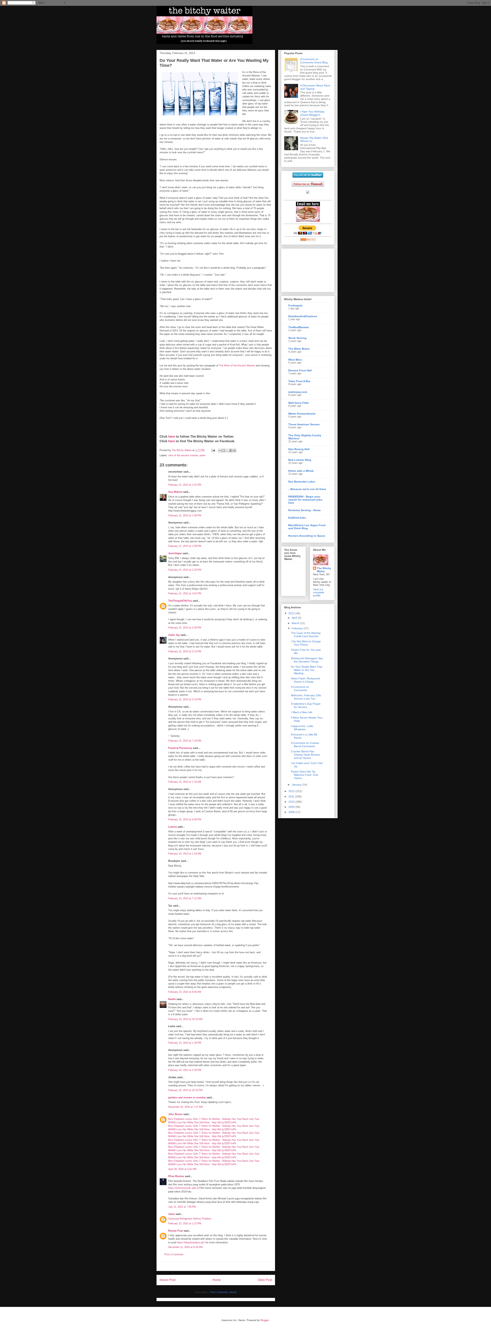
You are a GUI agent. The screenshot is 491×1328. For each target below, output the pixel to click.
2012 (291, 791)
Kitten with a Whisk (301, 470)
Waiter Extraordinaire (302, 413)
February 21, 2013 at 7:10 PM (184, 740)
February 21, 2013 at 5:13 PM (184, 651)
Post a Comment (173, 1254)
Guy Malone (175, 491)
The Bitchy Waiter (324, 570)
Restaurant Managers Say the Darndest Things (307, 660)
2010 (291, 801)
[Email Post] (213, 450)
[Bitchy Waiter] (307, 192)
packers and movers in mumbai (187, 1097)
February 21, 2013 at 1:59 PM (184, 546)
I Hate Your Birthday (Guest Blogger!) (312, 113)
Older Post (265, 1280)
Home (217, 1280)
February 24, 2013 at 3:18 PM (184, 1070)
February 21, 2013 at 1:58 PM (184, 515)
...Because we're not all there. (307, 489)
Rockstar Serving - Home (304, 510)
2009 (291, 806)
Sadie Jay (174, 634)
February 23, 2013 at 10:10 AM (185, 1019)
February (298, 628)
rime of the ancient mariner (183, 455)
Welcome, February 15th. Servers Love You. (306, 697)
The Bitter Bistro (299, 348)
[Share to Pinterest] (234, 450)
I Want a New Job (301, 712)
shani (171, 1214)
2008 (291, 812)
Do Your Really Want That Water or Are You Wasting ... (306, 670)
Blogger (264, 1320)
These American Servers (304, 424)
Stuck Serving (297, 337)
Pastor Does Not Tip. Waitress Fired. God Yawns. (304, 775)
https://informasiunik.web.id (183, 1187)
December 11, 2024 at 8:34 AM (185, 1247)
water (202, 455)
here (171, 436)
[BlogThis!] (224, 450)
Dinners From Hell (300, 370)
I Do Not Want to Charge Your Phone (306, 643)
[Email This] (220, 450)
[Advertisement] (216, 1266)
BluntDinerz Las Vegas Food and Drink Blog (306, 527)
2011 (291, 796)
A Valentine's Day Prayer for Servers (306, 705)
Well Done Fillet (298, 402)
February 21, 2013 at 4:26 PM (184, 627)
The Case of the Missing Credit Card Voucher (305, 634)
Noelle (172, 999)
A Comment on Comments (300, 688)
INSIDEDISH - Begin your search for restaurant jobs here (305, 499)
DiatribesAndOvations (302, 316)
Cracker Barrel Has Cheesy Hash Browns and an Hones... (305, 754)
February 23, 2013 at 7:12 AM (184, 898)
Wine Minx (295, 359)
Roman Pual (175, 1230)
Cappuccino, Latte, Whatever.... (302, 727)
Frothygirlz (295, 305)
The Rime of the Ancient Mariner (237, 365)
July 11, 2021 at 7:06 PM (182, 1206)
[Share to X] (227, 450)
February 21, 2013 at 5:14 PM (184, 699)
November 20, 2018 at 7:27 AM (185, 1106)
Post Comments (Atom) (223, 1292)
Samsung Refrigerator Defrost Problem (189, 1218)
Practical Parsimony (180, 748)
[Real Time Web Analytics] (308, 240)
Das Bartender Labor (301, 481)
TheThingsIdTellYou (180, 600)
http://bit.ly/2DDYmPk (224, 1122)
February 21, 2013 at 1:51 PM (184, 484)
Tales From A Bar (299, 381)
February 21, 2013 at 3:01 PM (184, 593)
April (295, 617)
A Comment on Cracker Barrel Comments (305, 744)
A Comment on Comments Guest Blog (314, 61)
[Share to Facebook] (231, 450)
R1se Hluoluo (176, 1176)
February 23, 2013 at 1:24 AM (184, 853)
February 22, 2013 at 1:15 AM (184, 781)
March (296, 623)
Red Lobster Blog (299, 459)
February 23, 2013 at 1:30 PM (184, 1042)
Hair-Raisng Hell (298, 449)
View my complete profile (318, 592)
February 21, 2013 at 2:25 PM (184, 569)
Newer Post (167, 1280)
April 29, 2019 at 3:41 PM (182, 1169)
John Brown (175, 1114)
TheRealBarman (298, 327)
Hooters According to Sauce (306, 535)
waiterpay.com (297, 391)
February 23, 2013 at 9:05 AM (184, 991)
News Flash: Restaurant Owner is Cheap (305, 680)
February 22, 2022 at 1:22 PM (184, 1223)
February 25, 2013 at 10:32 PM (185, 1090)
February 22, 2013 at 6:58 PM (184, 819)
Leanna (172, 826)
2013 (291, 613)
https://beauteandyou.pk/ (191, 1242)
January (297, 784)
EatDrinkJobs (297, 517)
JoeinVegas (175, 553)
